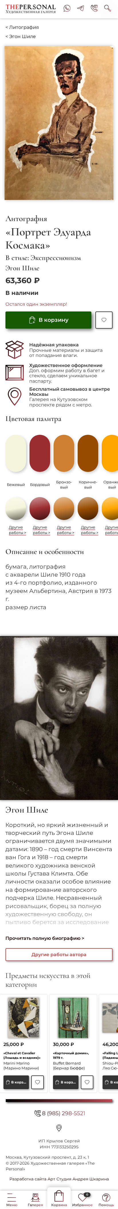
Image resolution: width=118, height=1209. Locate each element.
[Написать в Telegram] (80, 9)
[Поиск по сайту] (107, 9)
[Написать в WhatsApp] (67, 9)
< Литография (22, 27)
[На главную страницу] (31, 9)
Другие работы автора (59, 954)
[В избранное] (103, 319)
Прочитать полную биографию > (44, 938)
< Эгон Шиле (20, 36)
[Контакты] (59, 1128)
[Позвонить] (94, 9)
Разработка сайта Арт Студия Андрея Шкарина (59, 1179)
